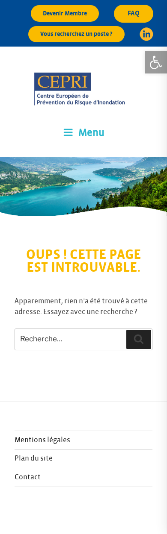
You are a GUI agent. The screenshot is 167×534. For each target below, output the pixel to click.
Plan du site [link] (34, 458)
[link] (156, 62)
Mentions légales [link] (42, 440)
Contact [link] (28, 477)
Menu (91, 132)
